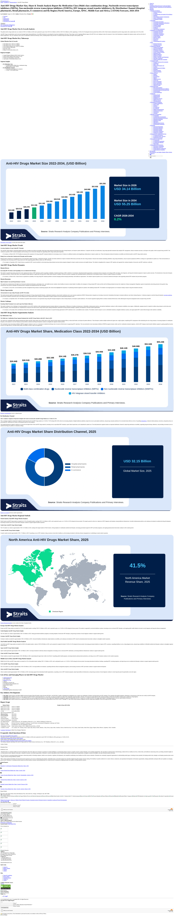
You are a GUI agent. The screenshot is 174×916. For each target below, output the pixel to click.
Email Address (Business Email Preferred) (22, 904)
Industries (152, 9)
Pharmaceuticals (157, 101)
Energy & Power (154, 73)
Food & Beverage (154, 86)
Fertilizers (155, 27)
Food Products (156, 91)
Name (15, 903)
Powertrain (155, 38)
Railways (155, 40)
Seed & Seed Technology (159, 29)
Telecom (155, 113)
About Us (152, 3)
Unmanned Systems (157, 19)
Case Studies (159, 152)
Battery (155, 74)
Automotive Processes (158, 31)
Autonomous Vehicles (158, 35)
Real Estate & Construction (156, 138)
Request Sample (4, 823)
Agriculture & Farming (158, 21)
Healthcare (153, 93)
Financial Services (157, 43)
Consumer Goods (154, 60)
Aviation (155, 13)
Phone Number (16, 806)
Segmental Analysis (34, 800)
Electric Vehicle (156, 37)
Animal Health (156, 94)
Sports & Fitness (157, 70)
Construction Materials (158, 142)
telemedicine (144, 421)
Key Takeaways (11, 800)
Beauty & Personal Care (158, 65)
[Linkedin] (6, 896)
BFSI (152, 42)
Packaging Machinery (158, 127)
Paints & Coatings (157, 55)
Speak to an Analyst (5, 512)
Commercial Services (158, 135)
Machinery (155, 121)
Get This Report (4, 801)
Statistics (164, 152)
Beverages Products (157, 87)
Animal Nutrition (157, 25)
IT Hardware (156, 107)
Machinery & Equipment (156, 114)
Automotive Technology (158, 33)
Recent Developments (62, 800)
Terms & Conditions (7, 875)
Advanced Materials (157, 48)
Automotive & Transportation (156, 30)
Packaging (153, 125)
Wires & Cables (156, 85)
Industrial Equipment (158, 119)
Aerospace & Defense (155, 10)
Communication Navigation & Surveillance (162, 14)
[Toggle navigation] (9, 1)
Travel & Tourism (157, 71)
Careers (5, 880)
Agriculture (152, 20)
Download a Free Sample (6, 242)
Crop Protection (157, 26)
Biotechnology (156, 96)
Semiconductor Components (159, 148)
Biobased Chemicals (158, 49)
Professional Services (158, 137)
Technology (156, 112)
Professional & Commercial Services (158, 133)
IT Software (156, 108)
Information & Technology (156, 102)
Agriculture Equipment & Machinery (161, 23)
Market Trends (19, 800)
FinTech (155, 105)
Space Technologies (157, 18)
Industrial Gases (157, 53)
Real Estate (156, 143)
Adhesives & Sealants (158, 47)
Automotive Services (158, 32)
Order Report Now (12, 823)
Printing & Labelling (158, 132)
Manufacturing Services (158, 123)
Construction (156, 140)
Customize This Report (5, 730)
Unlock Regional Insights (6, 623)
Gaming (155, 66)
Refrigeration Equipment (158, 124)
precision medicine (168, 295)
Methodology (6, 20)
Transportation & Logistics (159, 41)
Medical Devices (157, 99)
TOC (4, 17)
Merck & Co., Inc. (7, 680)
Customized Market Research (156, 5)
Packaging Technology (158, 131)
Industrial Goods (157, 120)
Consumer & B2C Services (159, 136)
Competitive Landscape (52, 800)
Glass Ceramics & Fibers (158, 52)
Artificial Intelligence (158, 103)
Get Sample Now (4, 812)
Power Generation (157, 82)
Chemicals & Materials (155, 46)
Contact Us (152, 153)
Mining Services (157, 79)
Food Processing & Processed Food (161, 90)
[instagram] (3, 896)
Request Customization (5, 413)
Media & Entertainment (158, 109)
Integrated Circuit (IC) (158, 147)
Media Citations (6, 868)
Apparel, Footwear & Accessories (160, 62)
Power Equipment (157, 81)
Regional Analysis (43, 800)
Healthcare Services (157, 98)
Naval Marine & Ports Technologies (161, 16)
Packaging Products (157, 129)
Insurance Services (157, 44)
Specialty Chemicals (157, 58)
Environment (156, 76)
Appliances (156, 63)
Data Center (156, 104)
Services (151, 4)
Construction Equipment (158, 141)
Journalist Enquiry (7, 877)
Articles (170, 152)
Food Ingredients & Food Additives (161, 88)
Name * (15, 803)
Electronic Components (158, 146)
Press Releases (153, 152)
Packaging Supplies (157, 130)
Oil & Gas (155, 80)
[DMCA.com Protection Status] (6, 889)
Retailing (155, 69)
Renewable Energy (157, 83)
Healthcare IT (156, 97)
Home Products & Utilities (159, 68)
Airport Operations (157, 12)
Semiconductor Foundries (159, 149)
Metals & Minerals (157, 54)
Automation (156, 115)
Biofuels (155, 75)
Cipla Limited (6, 688)
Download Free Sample (8, 21)
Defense (155, 15)
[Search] (151, 157)
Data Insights (152, 151)
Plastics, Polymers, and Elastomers (161, 57)
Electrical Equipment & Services (160, 118)
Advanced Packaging (158, 126)
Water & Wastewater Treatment (160, 59)
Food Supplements (157, 92)
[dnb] (2, 883)
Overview (5, 16)
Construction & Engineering (159, 116)
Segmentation (6, 18)
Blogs (167, 152)
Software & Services (158, 110)
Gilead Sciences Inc (7, 677)
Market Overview (4, 800)
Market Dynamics (26, 800)
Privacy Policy (6, 876)
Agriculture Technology (158, 24)
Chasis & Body (156, 36)
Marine (155, 77)
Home (2, 2)
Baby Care (155, 64)
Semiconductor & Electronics (157, 144)
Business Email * (17, 805)
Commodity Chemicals (158, 51)
